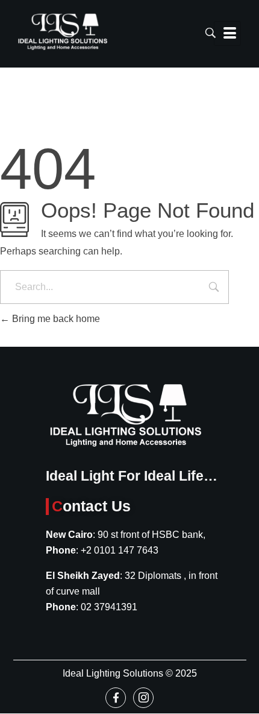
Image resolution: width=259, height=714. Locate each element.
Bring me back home (55, 319)
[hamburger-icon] (227, 33)
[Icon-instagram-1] (143, 697)
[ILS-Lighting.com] (62, 32)
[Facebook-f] (115, 697)
